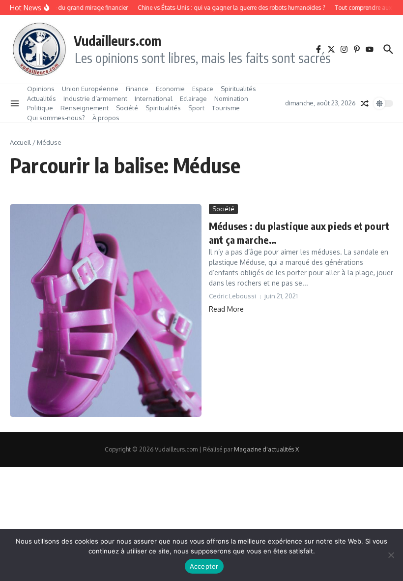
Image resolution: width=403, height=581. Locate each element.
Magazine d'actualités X (266, 449)
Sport (196, 108)
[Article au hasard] (365, 103)
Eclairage (193, 98)
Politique (40, 108)
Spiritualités (238, 89)
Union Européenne (90, 89)
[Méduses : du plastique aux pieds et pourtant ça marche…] (106, 310)
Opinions (41, 89)
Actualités (41, 98)
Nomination (231, 98)
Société (127, 108)
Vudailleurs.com (117, 40)
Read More (226, 309)
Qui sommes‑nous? (56, 118)
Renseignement (84, 108)
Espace (202, 89)
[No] (391, 555)
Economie (170, 89)
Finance (137, 89)
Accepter (204, 566)
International (154, 98)
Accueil (20, 142)
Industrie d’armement (95, 98)
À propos (105, 118)
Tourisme (226, 108)
